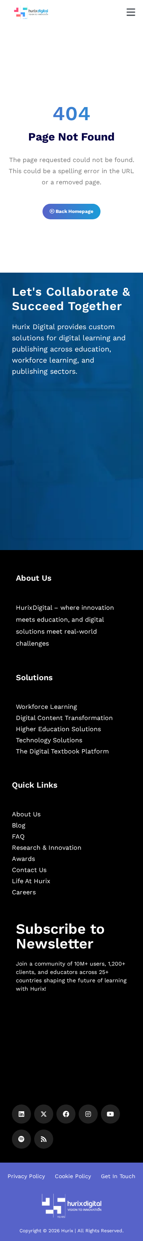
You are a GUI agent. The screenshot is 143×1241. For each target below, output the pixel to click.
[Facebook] (65, 1114)
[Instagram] (88, 1114)
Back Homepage (73, 211)
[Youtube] (110, 1114)
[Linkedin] (21, 1114)
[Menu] (131, 12)
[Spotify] (21, 1139)
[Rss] (43, 1139)
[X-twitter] (43, 1114)
